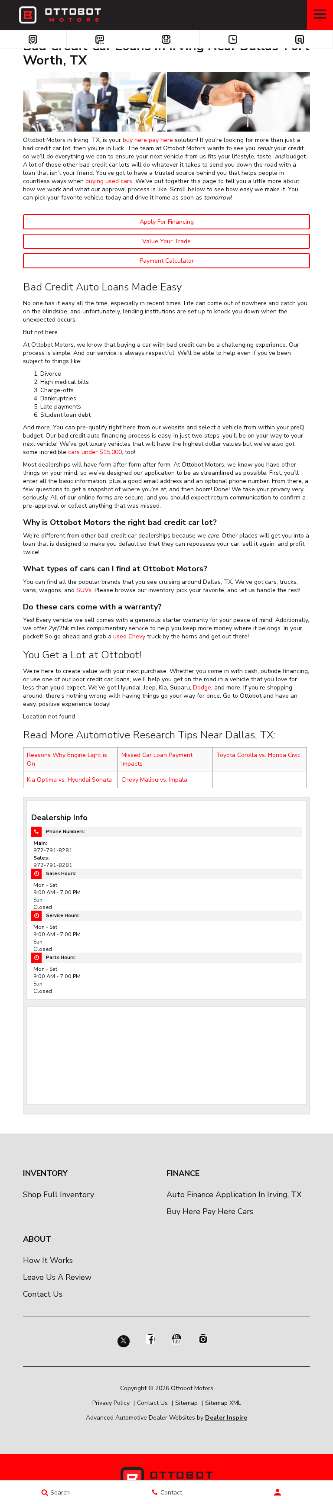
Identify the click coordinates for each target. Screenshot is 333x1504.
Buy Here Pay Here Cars (209, 1211)
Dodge (202, 687)
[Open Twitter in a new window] (123, 1344)
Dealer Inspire (226, 1418)
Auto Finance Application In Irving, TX (234, 1194)
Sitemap (186, 1403)
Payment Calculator (167, 261)
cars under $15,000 (95, 452)
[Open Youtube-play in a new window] (176, 1339)
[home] (59, 14)
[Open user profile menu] (277, 1492)
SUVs (83, 590)
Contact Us (42, 1294)
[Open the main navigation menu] (320, 15)
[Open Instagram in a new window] (203, 1339)
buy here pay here (148, 140)
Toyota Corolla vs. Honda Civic (258, 755)
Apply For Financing (167, 222)
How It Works (48, 1260)
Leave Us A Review (57, 1277)
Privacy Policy (111, 1403)
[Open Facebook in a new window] (150, 1339)
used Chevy (129, 636)
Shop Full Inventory (58, 1194)
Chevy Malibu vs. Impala (154, 780)
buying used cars (108, 181)
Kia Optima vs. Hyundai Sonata (69, 780)
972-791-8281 (52, 850)
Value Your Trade (166, 241)
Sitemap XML (223, 1403)
